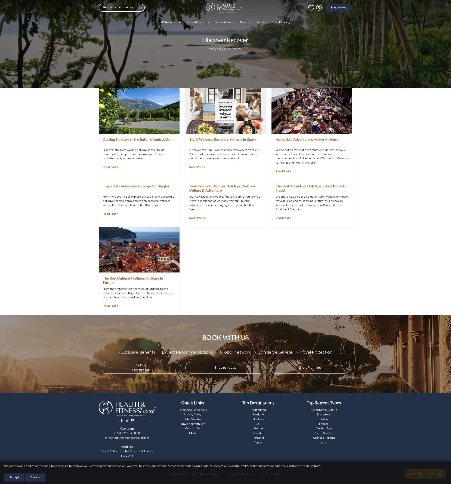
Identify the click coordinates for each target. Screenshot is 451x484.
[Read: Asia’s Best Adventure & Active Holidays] (311, 110)
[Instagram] (127, 420)
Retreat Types (196, 22)
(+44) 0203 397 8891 (127, 433)
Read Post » (110, 168)
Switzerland (258, 410)
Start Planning (281, 22)
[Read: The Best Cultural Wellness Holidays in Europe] (139, 249)
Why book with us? (192, 424)
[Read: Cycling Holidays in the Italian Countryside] (139, 110)
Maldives (258, 419)
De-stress (324, 414)
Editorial (261, 22)
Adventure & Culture (324, 410)
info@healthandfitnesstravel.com (127, 438)
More (243, 22)
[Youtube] (132, 420)
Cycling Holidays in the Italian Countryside (136, 140)
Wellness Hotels (171, 22)
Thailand (258, 414)
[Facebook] (121, 420)
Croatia (258, 433)
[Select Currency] (318, 6)
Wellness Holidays (324, 438)
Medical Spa (324, 428)
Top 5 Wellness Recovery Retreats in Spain (222, 140)
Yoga (324, 442)
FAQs (192, 433)
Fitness (324, 424)
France (258, 428)
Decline (35, 477)
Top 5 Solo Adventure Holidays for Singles (136, 186)
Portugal (258, 438)
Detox (324, 419)
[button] (339, 8)
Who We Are (192, 419)
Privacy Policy (192, 414)
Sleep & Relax (324, 433)
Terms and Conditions (192, 410)
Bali (258, 424)
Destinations (223, 22)
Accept (14, 477)
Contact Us (192, 428)
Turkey (258, 442)
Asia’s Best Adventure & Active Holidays (307, 140)
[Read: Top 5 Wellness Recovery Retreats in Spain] (225, 110)
